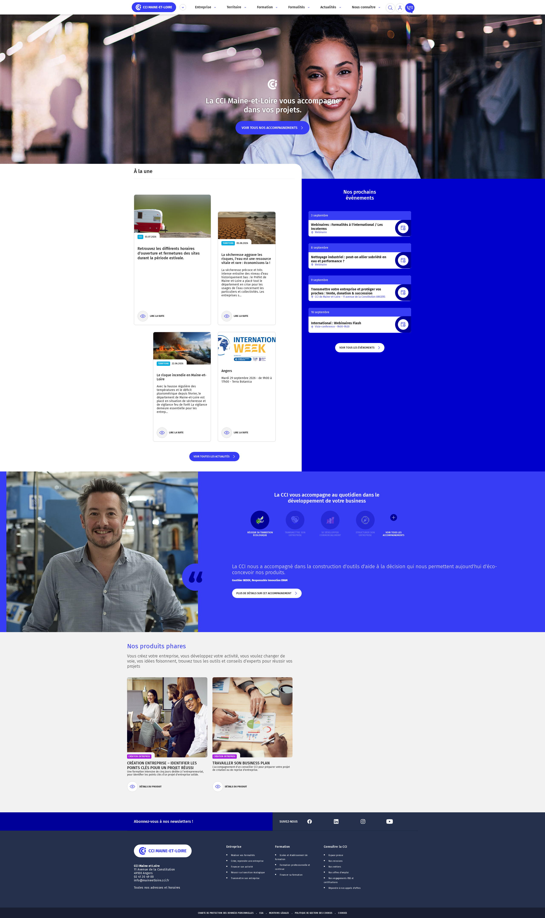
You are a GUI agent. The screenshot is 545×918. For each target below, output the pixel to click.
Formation (282, 847)
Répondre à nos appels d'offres (344, 888)
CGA (261, 913)
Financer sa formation (291, 875)
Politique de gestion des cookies (314, 913)
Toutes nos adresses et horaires (157, 887)
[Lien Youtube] (397, 821)
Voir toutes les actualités (211, 458)
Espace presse (335, 855)
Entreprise (233, 847)
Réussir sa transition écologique (248, 872)
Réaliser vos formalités (243, 855)
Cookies (342, 913)
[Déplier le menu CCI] (183, 7)
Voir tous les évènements (356, 349)
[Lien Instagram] (371, 821)
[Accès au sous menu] (215, 7)
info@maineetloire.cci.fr (151, 880)
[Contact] (409, 8)
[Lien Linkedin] (344, 821)
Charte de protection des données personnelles (226, 913)
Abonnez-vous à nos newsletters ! (163, 821)
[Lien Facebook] (317, 821)
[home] (154, 7)
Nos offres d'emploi (338, 872)
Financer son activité (242, 867)
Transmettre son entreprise (245, 878)
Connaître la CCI (335, 847)
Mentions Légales (279, 913)
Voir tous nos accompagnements (269, 130)
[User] (400, 8)
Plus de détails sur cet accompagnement (263, 595)
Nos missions (335, 861)
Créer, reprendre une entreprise (247, 861)
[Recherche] (390, 8)
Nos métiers (334, 867)
